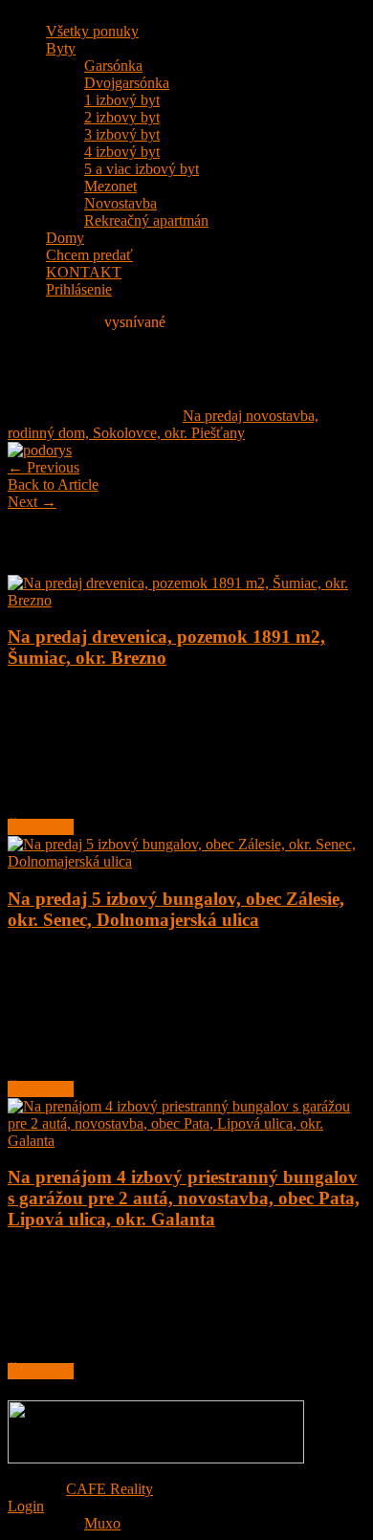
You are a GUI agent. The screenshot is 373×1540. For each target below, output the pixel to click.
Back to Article (53, 484)
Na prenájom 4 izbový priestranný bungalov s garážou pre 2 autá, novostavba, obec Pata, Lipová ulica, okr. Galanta (184, 1198)
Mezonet (110, 186)
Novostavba (120, 203)
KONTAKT (83, 272)
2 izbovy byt (122, 117)
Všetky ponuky (92, 31)
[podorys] (40, 450)
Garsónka (113, 65)
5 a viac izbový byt (141, 169)
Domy (65, 238)
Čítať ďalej (41, 827)
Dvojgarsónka (126, 83)
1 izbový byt (122, 100)
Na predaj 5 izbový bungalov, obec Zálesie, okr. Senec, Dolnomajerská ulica (176, 909)
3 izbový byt (122, 134)
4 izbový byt (122, 151)
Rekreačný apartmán (146, 220)
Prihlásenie (79, 289)
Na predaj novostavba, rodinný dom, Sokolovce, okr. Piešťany (163, 424)
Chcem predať (89, 255)
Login (26, 1506)
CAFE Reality (109, 1489)
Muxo (102, 1523)
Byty (61, 48)
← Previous (43, 467)
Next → (32, 502)
